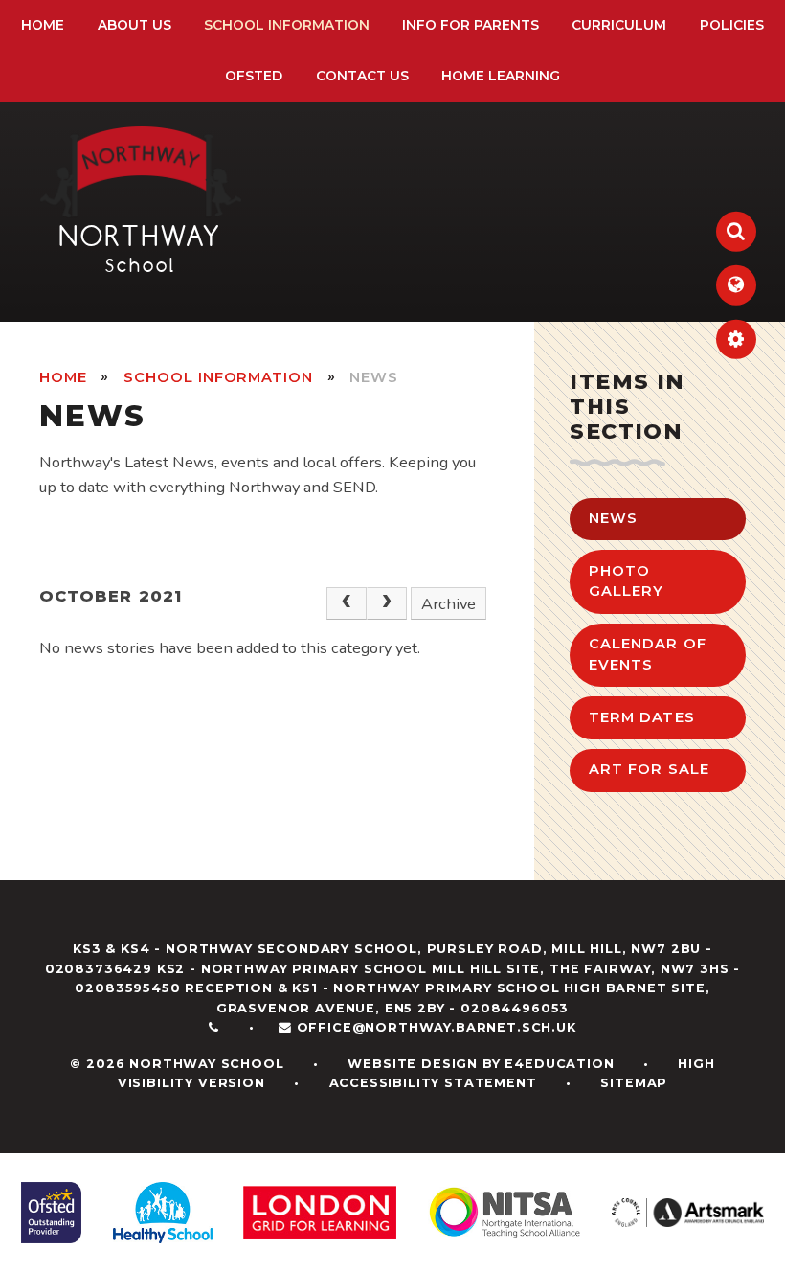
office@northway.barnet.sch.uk (436, 1027)
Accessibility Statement (433, 1083)
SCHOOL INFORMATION (218, 377)
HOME (63, 377)
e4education (559, 1063)
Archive (448, 604)
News (373, 377)
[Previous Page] (346, 604)
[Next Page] (387, 604)
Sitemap (633, 1083)
